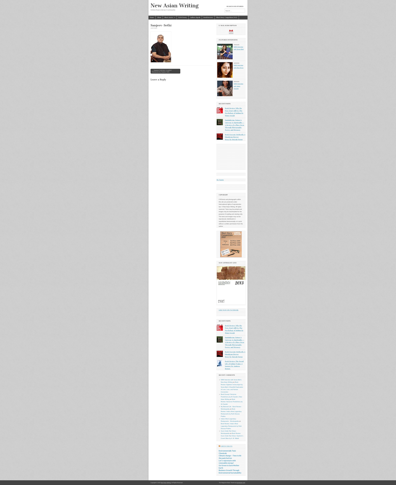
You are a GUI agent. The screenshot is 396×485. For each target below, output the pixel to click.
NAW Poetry (182, 17)
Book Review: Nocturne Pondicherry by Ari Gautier (232, 401)
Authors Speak (195, 17)
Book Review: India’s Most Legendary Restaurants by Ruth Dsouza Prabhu (231, 426)
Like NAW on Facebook (228, 310)
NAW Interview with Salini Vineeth (238, 86)
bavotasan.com (241, 482)
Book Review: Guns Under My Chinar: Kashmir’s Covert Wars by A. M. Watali (232, 436)
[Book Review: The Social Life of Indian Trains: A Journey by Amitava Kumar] (220, 363)
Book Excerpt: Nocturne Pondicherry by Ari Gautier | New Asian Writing (231, 396)
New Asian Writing (175, 5)
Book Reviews (208, 17)
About (159, 17)
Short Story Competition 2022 (226, 17)
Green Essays (226, 446)
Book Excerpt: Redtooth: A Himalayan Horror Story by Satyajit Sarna (235, 137)
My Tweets (220, 180)
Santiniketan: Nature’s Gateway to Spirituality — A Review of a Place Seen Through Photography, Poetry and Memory (234, 125)
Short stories (168, 17)
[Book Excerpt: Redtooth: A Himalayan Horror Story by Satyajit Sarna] (220, 136)
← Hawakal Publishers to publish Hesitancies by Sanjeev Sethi (162, 71)
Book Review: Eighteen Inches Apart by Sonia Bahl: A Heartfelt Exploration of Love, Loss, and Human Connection (232, 387)
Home (152, 17)
